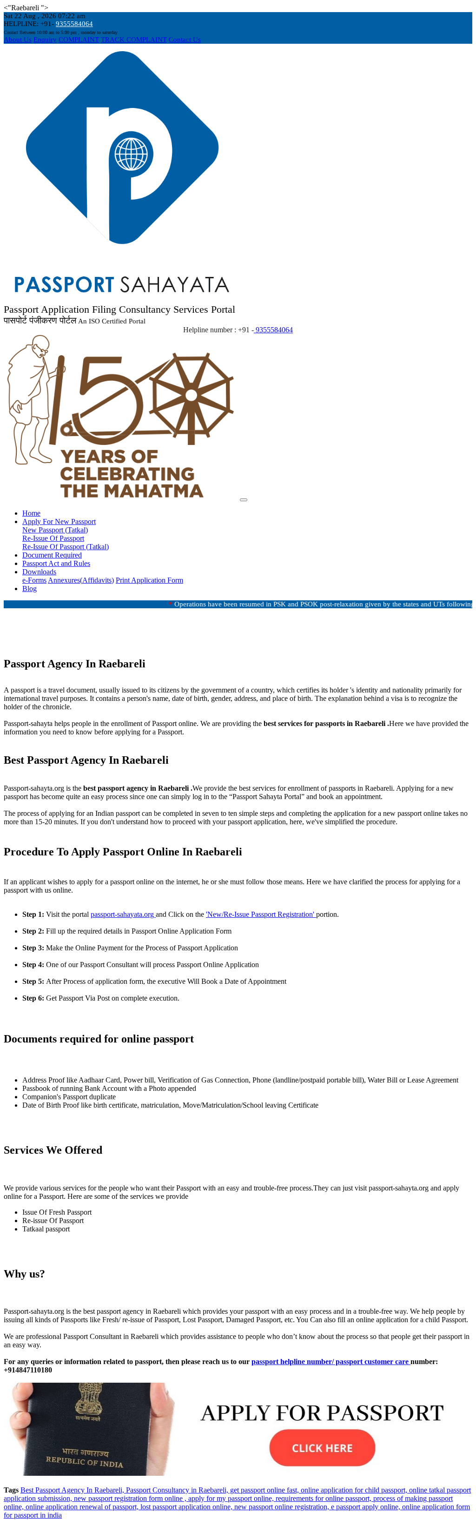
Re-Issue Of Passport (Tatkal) (65, 547)
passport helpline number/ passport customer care (330, 1361)
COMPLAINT (79, 39)
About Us (18, 39)
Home (31, 513)
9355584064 (74, 23)
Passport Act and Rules (56, 563)
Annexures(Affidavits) (81, 580)
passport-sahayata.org (123, 914)
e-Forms (34, 580)
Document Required (52, 555)
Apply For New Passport (59, 521)
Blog (29, 588)
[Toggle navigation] (243, 499)
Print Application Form (149, 580)
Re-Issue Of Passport (53, 538)
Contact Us (185, 39)
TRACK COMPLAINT (134, 39)
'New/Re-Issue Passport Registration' (261, 914)
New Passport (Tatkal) (55, 530)
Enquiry (45, 39)
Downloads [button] (39, 572)
